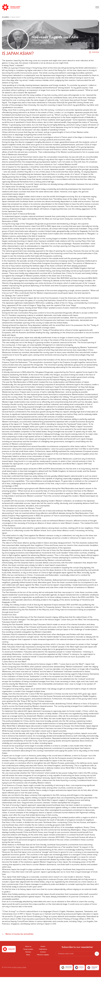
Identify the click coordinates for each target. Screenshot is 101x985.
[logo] (11, 7)
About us (28, 946)
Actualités (5, 17)
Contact (43, 952)
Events (43, 946)
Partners (28, 952)
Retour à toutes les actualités (19, 934)
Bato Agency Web (20, 967)
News (28, 955)
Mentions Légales (43, 955)
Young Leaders (28, 949)
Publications (43, 949)
